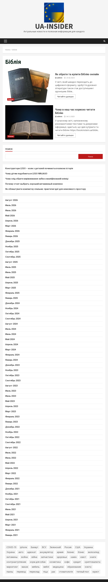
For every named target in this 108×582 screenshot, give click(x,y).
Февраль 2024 (12, 355)
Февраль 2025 (12, 293)
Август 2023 (11, 385)
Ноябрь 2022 (11, 432)
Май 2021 (10, 514)
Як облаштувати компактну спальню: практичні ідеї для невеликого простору (45, 189)
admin (59, 78)
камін (74, 557)
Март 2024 (10, 349)
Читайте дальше (65, 96)
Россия (68, 547)
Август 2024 (11, 324)
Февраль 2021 (12, 530)
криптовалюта (92, 561)
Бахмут (34, 547)
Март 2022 (10, 473)
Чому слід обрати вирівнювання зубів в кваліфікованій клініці (36, 178)
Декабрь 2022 (12, 427)
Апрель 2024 (11, 344)
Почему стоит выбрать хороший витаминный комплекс (34, 184)
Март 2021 (10, 525)
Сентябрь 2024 (13, 318)
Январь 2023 (11, 422)
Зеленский (55, 547)
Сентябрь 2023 (13, 380)
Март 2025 (10, 288)
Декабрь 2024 (12, 303)
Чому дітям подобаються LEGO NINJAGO (26, 173)
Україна (11, 552)
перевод (21, 571)
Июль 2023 (10, 391)
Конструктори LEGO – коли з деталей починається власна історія (39, 168)
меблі (46, 566)
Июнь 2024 (10, 334)
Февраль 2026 (12, 231)
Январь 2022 (11, 483)
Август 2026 (11, 200)
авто (20, 552)
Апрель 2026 (11, 221)
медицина (58, 566)
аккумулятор (46, 552)
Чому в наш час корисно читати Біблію (29, 122)
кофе (67, 561)
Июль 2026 (10, 205)
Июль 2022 (10, 452)
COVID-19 (11, 547)
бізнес (81, 552)
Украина (88, 547)
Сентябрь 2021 (13, 504)
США (77, 547)
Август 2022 (11, 447)
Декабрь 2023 (12, 365)
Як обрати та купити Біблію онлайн (29, 85)
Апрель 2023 (11, 406)
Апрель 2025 (11, 282)
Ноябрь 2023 (11, 370)
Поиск (9, 149)
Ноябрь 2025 (11, 246)
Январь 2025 (11, 298)
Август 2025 (11, 262)
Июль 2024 (10, 329)
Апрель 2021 (11, 519)
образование (74, 566)
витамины (12, 557)
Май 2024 (10, 339)
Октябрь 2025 (12, 251)
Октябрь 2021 (12, 499)
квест (83, 557)
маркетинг (12, 566)
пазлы (10, 571)
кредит (77, 561)
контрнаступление (16, 561)
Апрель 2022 (11, 468)
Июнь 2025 (10, 272)
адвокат (31, 552)
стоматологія (66, 571)
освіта (88, 566)
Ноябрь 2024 (11, 308)
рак (53, 571)
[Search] (104, 41)
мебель (36, 566)
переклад (34, 571)
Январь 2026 (11, 236)
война (24, 557)
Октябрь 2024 (12, 313)
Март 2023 (10, 411)
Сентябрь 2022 (13, 442)
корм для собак (38, 561)
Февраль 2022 (12, 478)
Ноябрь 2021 (11, 494)
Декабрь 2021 (12, 489)
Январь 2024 (11, 360)
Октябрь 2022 (12, 437)
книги (93, 557)
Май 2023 (10, 401)
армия (60, 552)
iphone (23, 547)
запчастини (47, 557)
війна (34, 557)
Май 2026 (10, 215)
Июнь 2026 (10, 210)
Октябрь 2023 (12, 375)
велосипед (93, 552)
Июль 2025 (10, 267)
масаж (25, 566)
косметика (55, 561)
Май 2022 (10, 463)
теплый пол (83, 571)
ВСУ (44, 547)
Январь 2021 (11, 535)
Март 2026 (10, 226)
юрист (95, 571)
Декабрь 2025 (12, 241)
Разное (11, 99)
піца (45, 571)
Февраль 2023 (12, 416)
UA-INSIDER (54, 26)
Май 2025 (10, 277)
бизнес (70, 552)
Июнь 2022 (10, 458)
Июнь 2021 (10, 509)
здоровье (62, 557)
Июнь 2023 (10, 396)
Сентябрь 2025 (13, 257)
